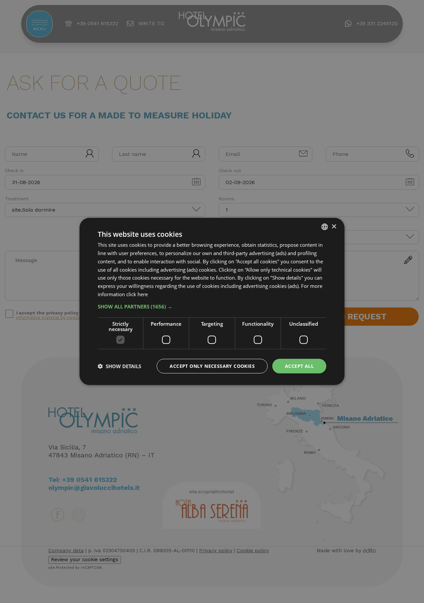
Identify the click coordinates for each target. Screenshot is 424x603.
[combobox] (324, 227)
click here (137, 294)
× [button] (333, 226)
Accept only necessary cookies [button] (212, 366)
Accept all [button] (299, 366)
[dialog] (212, 301)
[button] (212, 306)
